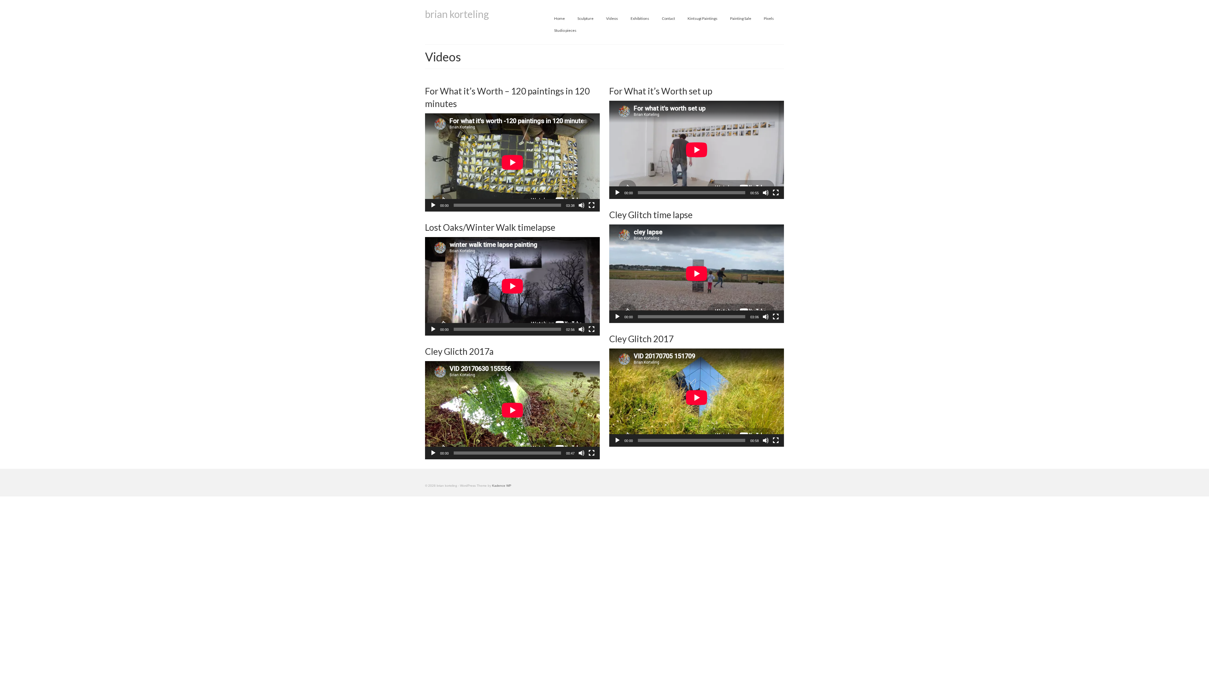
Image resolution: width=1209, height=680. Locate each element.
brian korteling (457, 14)
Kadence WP (501, 485)
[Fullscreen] (591, 205)
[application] (512, 162)
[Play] (433, 205)
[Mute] (581, 205)
